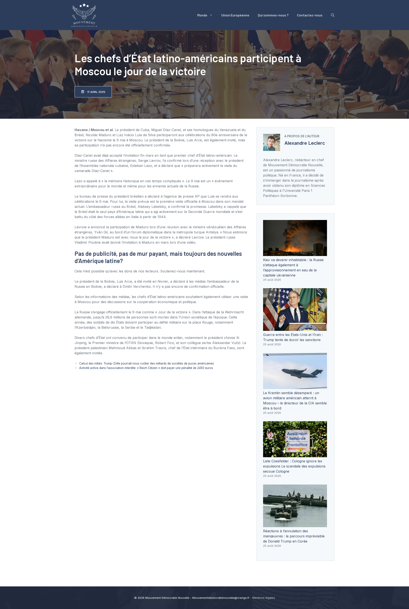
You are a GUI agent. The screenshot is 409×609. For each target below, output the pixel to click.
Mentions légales (263, 597)
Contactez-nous (310, 15)
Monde (202, 15)
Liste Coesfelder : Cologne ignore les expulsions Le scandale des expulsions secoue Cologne (294, 466)
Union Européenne (235, 15)
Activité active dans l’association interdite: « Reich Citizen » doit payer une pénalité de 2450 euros (146, 368)
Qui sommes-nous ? (273, 15)
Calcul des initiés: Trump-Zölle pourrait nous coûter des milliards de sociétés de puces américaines (146, 363)
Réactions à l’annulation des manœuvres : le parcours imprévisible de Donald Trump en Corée (294, 536)
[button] (333, 15)
